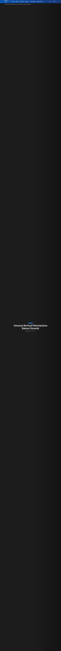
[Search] (55, 1)
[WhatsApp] (52, 1)
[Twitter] (49, 1)
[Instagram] (50, 1)
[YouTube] (51, 1)
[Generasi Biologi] (8, 1)
